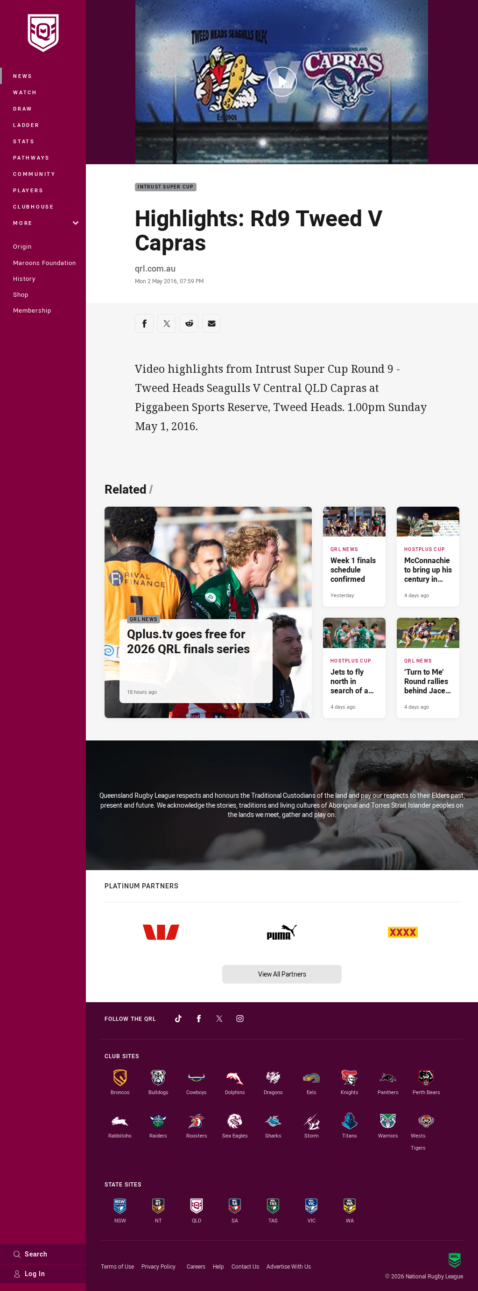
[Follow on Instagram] (240, 1018)
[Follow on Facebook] (199, 1018)
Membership (32, 310)
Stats (24, 141)
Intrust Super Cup (165, 187)
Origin (22, 246)
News (23, 75)
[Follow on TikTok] (178, 1018)
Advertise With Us (289, 1266)
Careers (196, 1266)
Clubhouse (33, 206)
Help (218, 1266)
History (24, 278)
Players (28, 190)
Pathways (31, 157)
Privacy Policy (158, 1266)
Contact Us (245, 1266)
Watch (25, 92)
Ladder (26, 124)
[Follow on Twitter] (219, 1018)
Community (34, 173)
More (23, 222)
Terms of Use (117, 1266)
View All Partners (282, 974)
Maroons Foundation (44, 262)
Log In (35, 1273)
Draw (23, 108)
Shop (20, 294)
